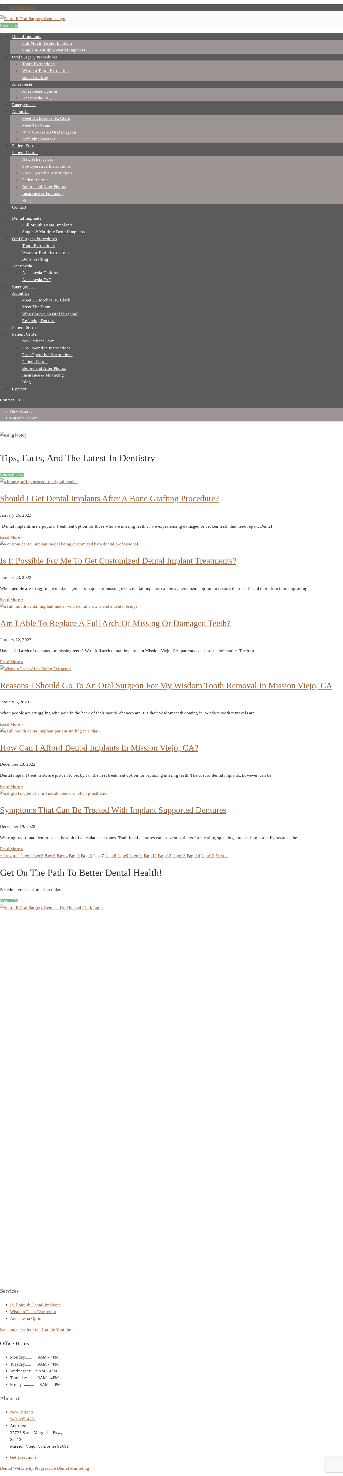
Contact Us (9, 25)
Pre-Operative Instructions (46, 166)
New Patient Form (38, 159)
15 (207, 855)
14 (193, 855)
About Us (20, 111)
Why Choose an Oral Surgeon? (50, 132)
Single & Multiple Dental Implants (53, 50)
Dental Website (14, 1468)
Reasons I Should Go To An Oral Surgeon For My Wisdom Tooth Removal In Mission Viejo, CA (166, 685)
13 (179, 855)
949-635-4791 (23, 7)
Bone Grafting (35, 77)
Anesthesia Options (40, 91)
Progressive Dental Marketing (62, 1468)
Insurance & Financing (43, 193)
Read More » (11, 537)
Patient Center (25, 152)
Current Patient (24, 418)
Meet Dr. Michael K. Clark (46, 118)
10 (136, 855)
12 (164, 855)
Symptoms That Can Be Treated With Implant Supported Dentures (113, 810)
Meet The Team (36, 125)
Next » (222, 855)
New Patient (21, 411)
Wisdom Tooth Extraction (45, 71)
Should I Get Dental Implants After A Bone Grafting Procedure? (109, 498)
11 (150, 855)
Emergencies (23, 104)
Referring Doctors (38, 139)
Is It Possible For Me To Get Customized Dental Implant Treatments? (118, 560)
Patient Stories (25, 146)
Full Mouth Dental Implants (47, 43)
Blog (26, 200)
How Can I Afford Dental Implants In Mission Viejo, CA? (99, 747)
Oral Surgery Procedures (34, 57)
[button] (12, 475)
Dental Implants (26, 36)
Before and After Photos (44, 186)
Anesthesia (22, 84)
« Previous (9, 855)
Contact (19, 207)
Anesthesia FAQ (36, 98)
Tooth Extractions (38, 64)
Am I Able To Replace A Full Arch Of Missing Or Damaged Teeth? (115, 623)
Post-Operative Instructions (47, 173)
